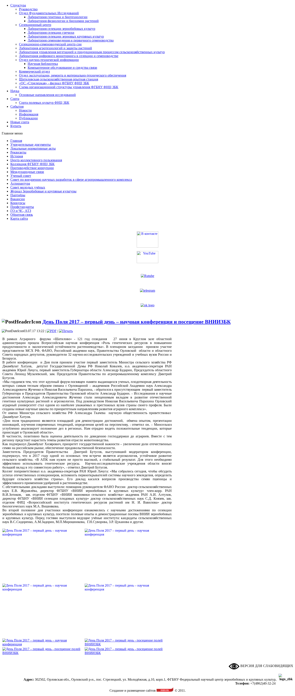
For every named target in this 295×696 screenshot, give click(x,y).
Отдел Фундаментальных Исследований (49, 13)
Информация (28, 114)
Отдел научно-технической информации (49, 60)
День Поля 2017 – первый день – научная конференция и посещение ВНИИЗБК (136, 322)
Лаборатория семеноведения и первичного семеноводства (71, 40)
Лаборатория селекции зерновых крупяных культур (66, 36)
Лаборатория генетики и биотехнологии (57, 17)
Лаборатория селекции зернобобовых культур (61, 28)
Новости (25, 110)
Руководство (28, 9)
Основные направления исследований (47, 95)
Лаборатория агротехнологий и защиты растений (55, 48)
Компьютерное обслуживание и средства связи (62, 67)
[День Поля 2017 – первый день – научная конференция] (43, 644)
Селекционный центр (35, 25)
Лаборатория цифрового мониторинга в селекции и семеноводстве (68, 56)
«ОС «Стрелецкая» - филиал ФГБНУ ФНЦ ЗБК (54, 83)
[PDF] (52, 331)
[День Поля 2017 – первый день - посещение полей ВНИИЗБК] (125, 644)
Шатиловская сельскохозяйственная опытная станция (58, 79)
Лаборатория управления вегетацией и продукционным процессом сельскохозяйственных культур (92, 52)
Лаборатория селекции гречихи (51, 32)
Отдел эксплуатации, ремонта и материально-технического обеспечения (72, 75)
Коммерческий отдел (34, 71)
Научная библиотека (43, 64)
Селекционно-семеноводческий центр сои (50, 44)
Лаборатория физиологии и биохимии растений (63, 21)
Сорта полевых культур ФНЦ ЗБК (44, 102)
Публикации (28, 118)
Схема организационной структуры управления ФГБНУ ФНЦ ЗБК (68, 87)
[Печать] (66, 331)
